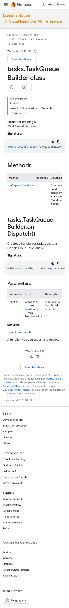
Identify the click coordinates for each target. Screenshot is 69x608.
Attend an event (12, 483)
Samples (8, 431)
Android (8, 552)
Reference (18, 43)
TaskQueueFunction (20, 332)
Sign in (60, 4)
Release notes (11, 516)
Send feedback (21, 59)
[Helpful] (30, 51)
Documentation (16, 15)
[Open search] (43, 4)
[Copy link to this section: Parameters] (34, 284)
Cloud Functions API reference (35, 21)
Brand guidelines (12, 522)
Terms (6, 590)
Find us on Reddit (13, 465)
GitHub (7, 443)
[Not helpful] (35, 51)
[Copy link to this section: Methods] (35, 166)
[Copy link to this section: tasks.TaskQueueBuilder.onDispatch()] (39, 234)
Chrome (8, 558)
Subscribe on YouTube (15, 477)
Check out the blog (14, 459)
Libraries (8, 437)
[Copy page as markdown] (23, 87)
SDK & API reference (14, 425)
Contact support (12, 499)
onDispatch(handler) (21, 185)
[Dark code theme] (53, 142)
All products (10, 575)
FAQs (6, 528)
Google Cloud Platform (16, 569)
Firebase (12, 34)
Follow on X (9, 471)
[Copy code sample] (59, 142)
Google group (11, 510)
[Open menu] (6, 4)
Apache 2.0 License (14, 386)
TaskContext (32, 309)
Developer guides (13, 419)
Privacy (17, 590)
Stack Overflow (12, 504)
